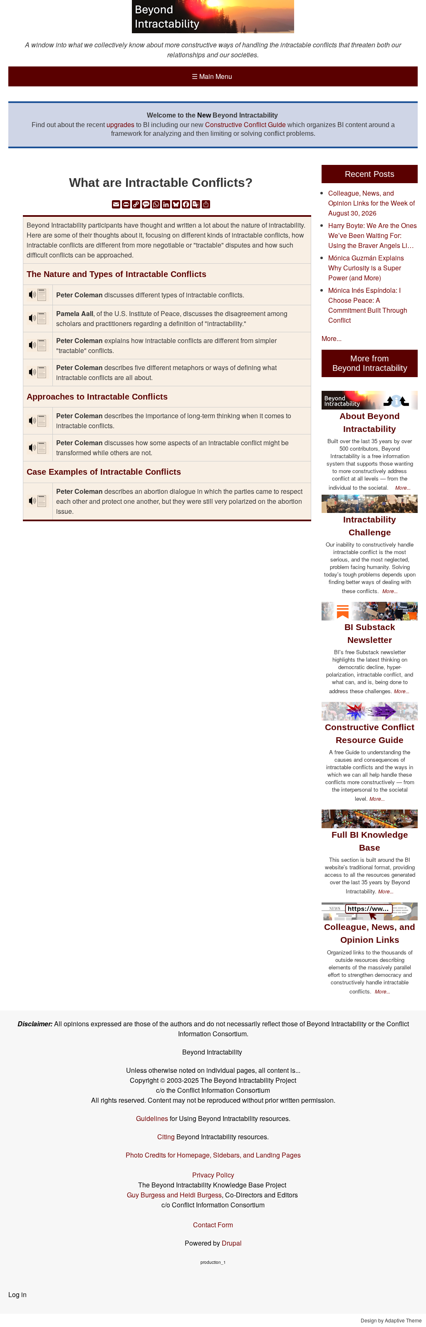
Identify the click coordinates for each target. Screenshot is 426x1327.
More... (332, 338)
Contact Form (213, 1224)
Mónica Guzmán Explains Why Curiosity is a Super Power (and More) (366, 267)
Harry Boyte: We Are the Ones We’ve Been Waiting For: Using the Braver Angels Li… (372, 235)
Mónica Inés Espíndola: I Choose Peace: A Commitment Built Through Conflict (367, 305)
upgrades (120, 124)
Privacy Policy (213, 1175)
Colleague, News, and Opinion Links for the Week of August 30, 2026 (371, 203)
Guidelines (152, 1118)
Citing (166, 1136)
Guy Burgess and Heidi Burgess (174, 1194)
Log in (17, 1294)
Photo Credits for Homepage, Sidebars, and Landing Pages (213, 1155)
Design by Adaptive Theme (391, 1320)
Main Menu (212, 76)
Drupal (232, 1243)
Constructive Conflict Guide (245, 124)
